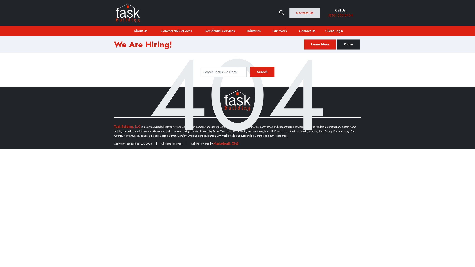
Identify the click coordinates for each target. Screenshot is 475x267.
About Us (140, 31)
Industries (254, 31)
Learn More (320, 44)
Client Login (334, 31)
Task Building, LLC (127, 126)
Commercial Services (176, 31)
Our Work (279, 31)
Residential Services (220, 31)
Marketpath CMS (226, 143)
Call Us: (340, 13)
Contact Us (304, 13)
